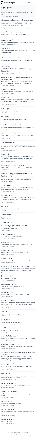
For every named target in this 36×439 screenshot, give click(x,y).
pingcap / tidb (5, 154)
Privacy (15, 434)
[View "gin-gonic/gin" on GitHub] (12, 195)
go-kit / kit (4, 320)
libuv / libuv (5, 206)
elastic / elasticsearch (8, 383)
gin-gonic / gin (6, 195)
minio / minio (5, 374)
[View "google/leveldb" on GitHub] (13, 97)
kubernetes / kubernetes (9, 58)
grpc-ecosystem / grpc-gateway (12, 165)
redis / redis (5, 66)
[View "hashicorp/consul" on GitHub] (14, 142)
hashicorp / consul (7, 143)
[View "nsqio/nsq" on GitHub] (9, 311)
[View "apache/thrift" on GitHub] (11, 214)
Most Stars (19, 28)
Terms (20, 434)
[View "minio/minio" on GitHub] (10, 373)
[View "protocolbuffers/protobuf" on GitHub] (20, 32)
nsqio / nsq (4, 312)
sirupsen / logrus (6, 401)
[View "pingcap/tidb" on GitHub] (11, 154)
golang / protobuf (7, 234)
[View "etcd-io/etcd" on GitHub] (11, 48)
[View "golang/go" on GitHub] (9, 108)
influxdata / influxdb (8, 336)
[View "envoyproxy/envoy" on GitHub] (15, 89)
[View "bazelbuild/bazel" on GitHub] (14, 242)
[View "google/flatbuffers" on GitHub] (15, 250)
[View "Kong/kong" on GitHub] (10, 276)
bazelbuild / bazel (7, 242)
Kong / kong (5, 276)
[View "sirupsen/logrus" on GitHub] (13, 401)
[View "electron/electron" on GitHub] (14, 409)
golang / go (5, 109)
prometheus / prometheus (10, 125)
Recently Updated (28, 28)
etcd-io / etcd (5, 48)
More (3, 10)
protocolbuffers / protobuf (10, 32)
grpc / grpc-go (6, 40)
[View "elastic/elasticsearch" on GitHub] (16, 383)
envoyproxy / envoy (8, 89)
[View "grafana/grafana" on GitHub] (14, 300)
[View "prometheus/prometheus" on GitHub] (20, 125)
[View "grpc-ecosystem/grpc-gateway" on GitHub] (24, 165)
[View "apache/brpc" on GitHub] (11, 222)
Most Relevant (11, 28)
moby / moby (5, 185)
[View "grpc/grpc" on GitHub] (12, 7)
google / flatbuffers (7, 250)
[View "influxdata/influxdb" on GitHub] (15, 336)
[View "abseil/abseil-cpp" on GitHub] (14, 328)
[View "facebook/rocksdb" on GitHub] (15, 133)
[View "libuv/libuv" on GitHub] (9, 206)
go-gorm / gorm (6, 364)
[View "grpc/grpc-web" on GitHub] (13, 419)
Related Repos (9, 3)
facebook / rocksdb (7, 133)
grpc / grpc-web (6, 419)
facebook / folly (6, 258)
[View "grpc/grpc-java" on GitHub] (13, 292)
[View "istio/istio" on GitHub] (9, 116)
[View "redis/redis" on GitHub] (10, 66)
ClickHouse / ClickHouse (9, 391)
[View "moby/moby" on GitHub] (11, 185)
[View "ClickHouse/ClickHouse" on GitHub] (18, 391)
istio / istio (4, 117)
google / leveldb (6, 97)
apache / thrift (6, 215)
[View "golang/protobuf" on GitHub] (14, 234)
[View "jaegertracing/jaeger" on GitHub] (16, 284)
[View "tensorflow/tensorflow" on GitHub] (18, 344)
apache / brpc (5, 223)
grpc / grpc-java (6, 292)
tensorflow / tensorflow (9, 344)
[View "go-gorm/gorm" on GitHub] (13, 364)
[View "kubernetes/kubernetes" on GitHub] (19, 58)
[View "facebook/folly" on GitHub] (12, 258)
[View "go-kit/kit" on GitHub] (9, 319)
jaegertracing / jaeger (8, 284)
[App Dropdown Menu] (33, 2)
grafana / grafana (7, 300)
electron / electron (7, 409)
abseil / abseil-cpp (7, 328)
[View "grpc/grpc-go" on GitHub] (12, 40)
